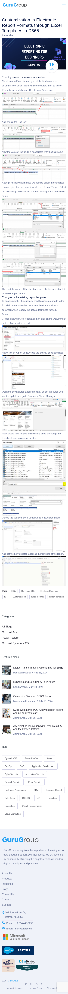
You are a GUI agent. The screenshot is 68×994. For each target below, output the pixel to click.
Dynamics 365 (27, 591)
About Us (7, 873)
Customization (19, 597)
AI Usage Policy (54, 988)
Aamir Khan (8, 35)
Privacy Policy (35, 988)
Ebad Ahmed (20, 687)
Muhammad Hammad (24, 701)
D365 (13, 591)
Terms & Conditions (15, 988)
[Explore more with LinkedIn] (26, 984)
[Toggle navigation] (64, 5)
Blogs (5, 889)
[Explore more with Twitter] (37, 984)
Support (6, 904)
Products (7, 878)
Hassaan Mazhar (22, 672)
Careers (6, 899)
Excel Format (37, 597)
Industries (7, 883)
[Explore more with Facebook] (42, 984)
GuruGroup (13, 981)
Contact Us (8, 894)
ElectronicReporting (49, 591)
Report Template (56, 597)
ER (5, 597)
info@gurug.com (23, 928)
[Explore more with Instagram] (31, 984)
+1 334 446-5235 (24, 923)
